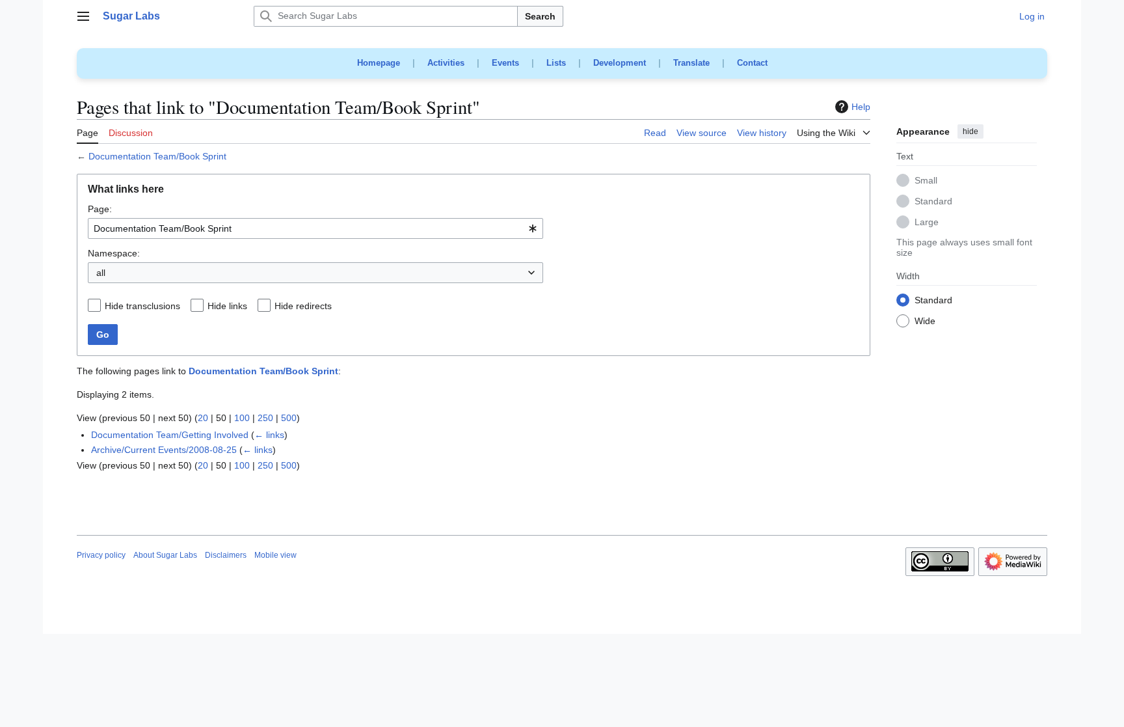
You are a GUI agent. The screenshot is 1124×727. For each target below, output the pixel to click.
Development (619, 63)
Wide (925, 321)
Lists (556, 63)
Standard (933, 202)
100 (242, 418)
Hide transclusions (142, 306)
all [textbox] (100, 272)
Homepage (378, 63)
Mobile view (275, 555)
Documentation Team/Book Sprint (157, 156)
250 (265, 418)
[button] (83, 16)
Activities (445, 63)
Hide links (227, 306)
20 (203, 418)
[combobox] (315, 228)
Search (540, 16)
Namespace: (114, 253)
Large (927, 222)
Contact (752, 63)
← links (269, 435)
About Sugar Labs (165, 555)
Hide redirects (303, 306)
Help (860, 107)
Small (926, 181)
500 (289, 418)
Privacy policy (101, 555)
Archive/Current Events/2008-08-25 (164, 450)
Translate (691, 63)
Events (505, 63)
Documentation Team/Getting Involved (169, 435)
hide (970, 131)
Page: (100, 209)
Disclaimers (226, 555)
